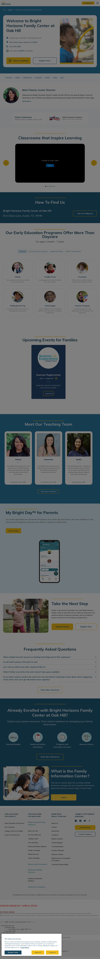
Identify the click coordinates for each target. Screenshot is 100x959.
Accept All (52, 952)
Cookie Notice (24, 947)
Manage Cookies (13, 952)
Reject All (38, 952)
